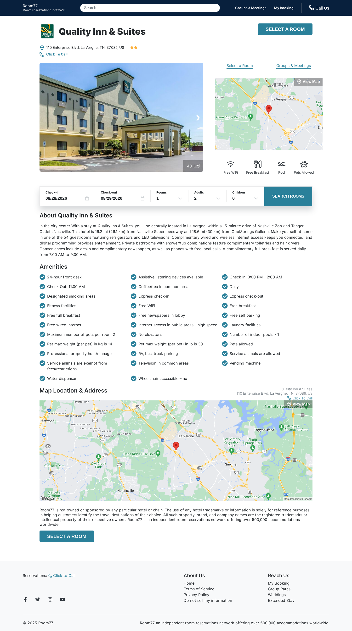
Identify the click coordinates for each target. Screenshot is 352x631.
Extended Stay (281, 600)
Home (189, 583)
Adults (199, 192)
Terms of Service (199, 589)
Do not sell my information (208, 600)
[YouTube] (62, 600)
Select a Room (285, 29)
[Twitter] (37, 600)
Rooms (161, 192)
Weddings (277, 594)
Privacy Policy (196, 594)
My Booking (284, 8)
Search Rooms (288, 196)
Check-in (52, 192)
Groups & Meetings (251, 8)
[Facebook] (25, 600)
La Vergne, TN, (93, 47)
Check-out (109, 192)
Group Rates (279, 589)
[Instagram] (50, 600)
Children (238, 192)
